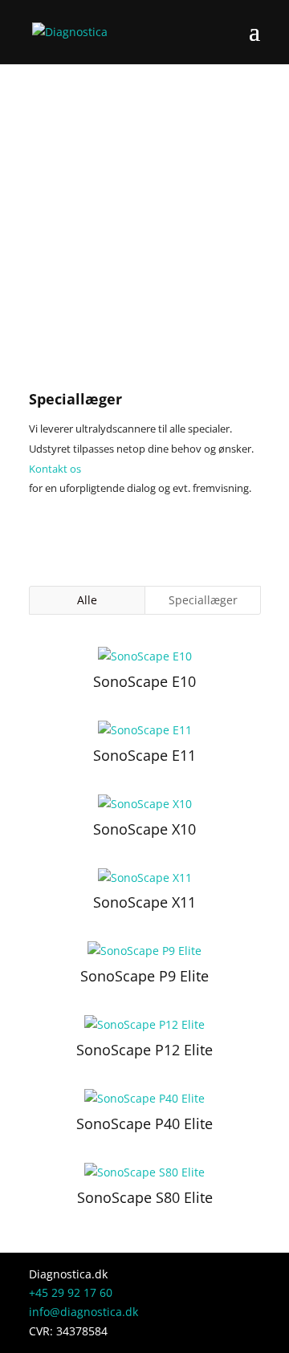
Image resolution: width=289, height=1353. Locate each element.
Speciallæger (203, 599)
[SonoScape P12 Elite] (144, 1024)
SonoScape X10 (144, 829)
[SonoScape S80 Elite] (144, 1172)
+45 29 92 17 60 (70, 1292)
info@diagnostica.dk (83, 1311)
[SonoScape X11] (144, 878)
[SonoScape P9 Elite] (144, 951)
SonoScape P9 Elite (144, 975)
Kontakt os (55, 468)
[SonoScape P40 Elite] (144, 1098)
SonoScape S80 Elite (145, 1197)
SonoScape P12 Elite (144, 1049)
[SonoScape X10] (144, 804)
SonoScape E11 (144, 755)
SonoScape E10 (144, 681)
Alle (87, 599)
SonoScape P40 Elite (144, 1123)
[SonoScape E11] (144, 730)
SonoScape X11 (144, 902)
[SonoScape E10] (144, 656)
